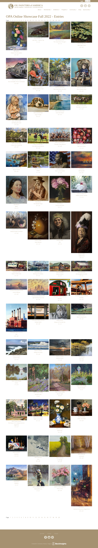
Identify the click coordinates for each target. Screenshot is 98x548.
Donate (56, 533)
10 (30, 20)
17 (50, 20)
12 (36, 20)
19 (56, 20)
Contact (49, 533)
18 (53, 20)
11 (33, 20)
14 (41, 20)
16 (47, 20)
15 (44, 20)
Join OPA (87, 1)
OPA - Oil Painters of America (25, 6)
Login (81, 1)
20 (59, 20)
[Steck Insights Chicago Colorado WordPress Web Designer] (59, 543)
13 (39, 20)
